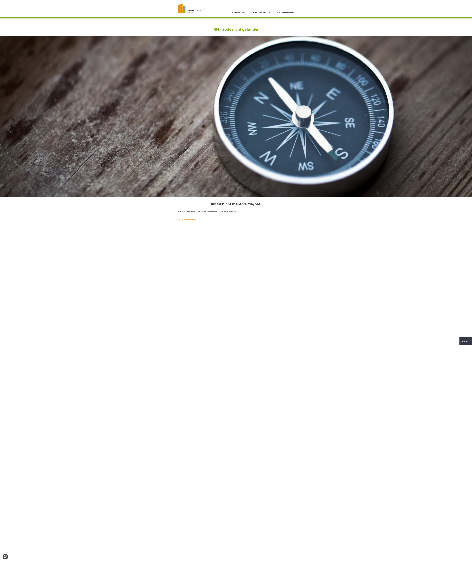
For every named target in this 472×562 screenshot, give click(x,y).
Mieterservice (261, 12)
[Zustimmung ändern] (5, 557)
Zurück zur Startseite (186, 219)
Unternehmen (285, 12)
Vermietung (239, 12)
